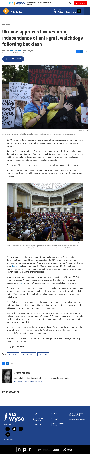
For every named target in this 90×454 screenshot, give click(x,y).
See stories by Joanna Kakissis (28, 381)
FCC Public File (56, 414)
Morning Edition (28, 354)
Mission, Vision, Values (77, 420)
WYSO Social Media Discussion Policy (76, 414)
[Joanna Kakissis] (7, 376)
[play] (6, 11)
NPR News (6, 24)
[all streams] (87, 11)
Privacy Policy (38, 424)
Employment (37, 414)
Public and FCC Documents (38, 419)
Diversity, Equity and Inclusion (58, 424)
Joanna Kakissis (15, 51)
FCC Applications (57, 419)
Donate (81, 3)
